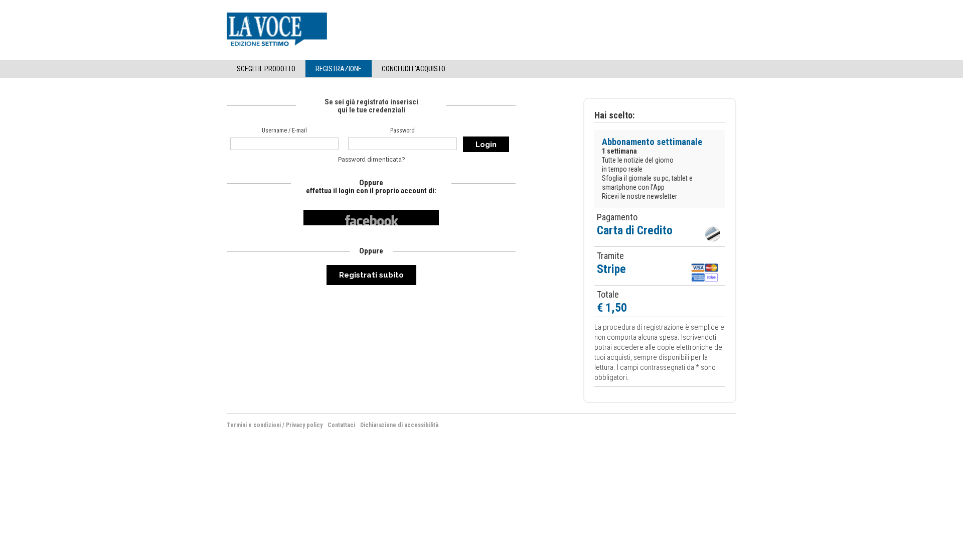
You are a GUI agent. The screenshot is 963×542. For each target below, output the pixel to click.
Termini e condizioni (254, 425)
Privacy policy (304, 425)
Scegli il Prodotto (266, 69)
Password (402, 130)
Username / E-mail (284, 130)
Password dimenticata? (371, 159)
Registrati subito (371, 275)
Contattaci (341, 425)
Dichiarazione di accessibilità (399, 425)
